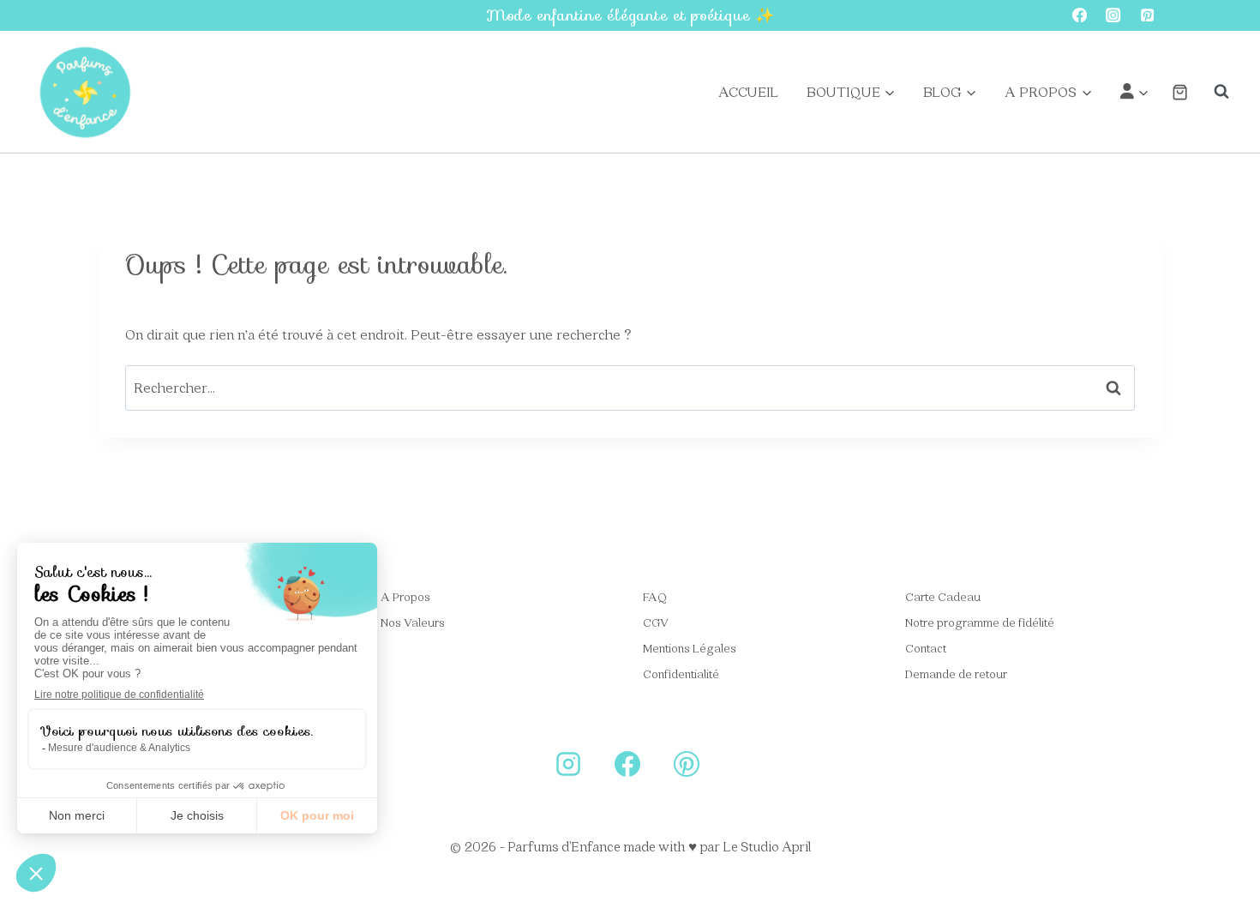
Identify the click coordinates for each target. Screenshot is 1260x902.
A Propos (405, 596)
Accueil (748, 91)
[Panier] (1180, 92)
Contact (925, 647)
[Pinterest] (1147, 16)
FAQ (655, 596)
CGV (656, 621)
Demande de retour (956, 673)
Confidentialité (681, 673)
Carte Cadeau (943, 596)
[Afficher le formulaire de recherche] (1213, 91)
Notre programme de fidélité (979, 621)
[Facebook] (1080, 16)
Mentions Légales (689, 647)
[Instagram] (1114, 16)
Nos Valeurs (413, 621)
